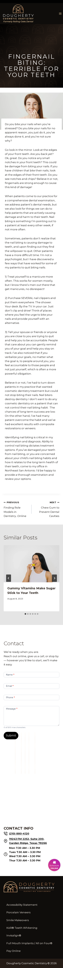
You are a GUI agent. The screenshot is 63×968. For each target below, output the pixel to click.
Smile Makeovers (17, 920)
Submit (11, 735)
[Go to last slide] (8, 578)
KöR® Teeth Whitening (21, 927)
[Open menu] (60, 13)
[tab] (25, 614)
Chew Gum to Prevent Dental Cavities (49, 509)
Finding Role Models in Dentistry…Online (15, 509)
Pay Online (13, 950)
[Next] (54, 578)
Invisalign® (13, 935)
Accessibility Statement (21, 904)
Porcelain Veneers (18, 912)
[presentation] (31, 563)
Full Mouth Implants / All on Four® (29, 943)
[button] (54, 865)
